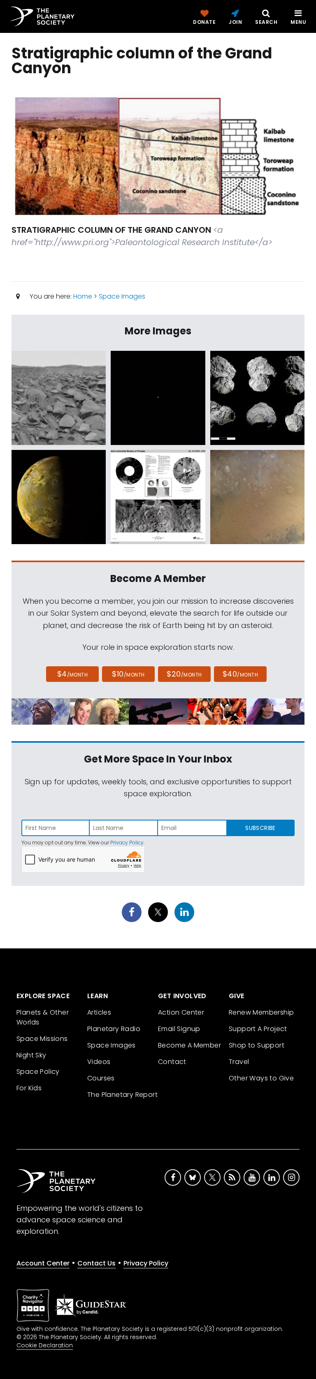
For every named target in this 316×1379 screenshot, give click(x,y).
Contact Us (96, 1263)
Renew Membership (261, 1012)
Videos (98, 1061)
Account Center (43, 1263)
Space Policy (38, 1071)
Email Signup (179, 1029)
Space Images (122, 296)
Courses (101, 1078)
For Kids (29, 1088)
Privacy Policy (127, 842)
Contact (172, 1061)
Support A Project (258, 1029)
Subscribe (260, 828)
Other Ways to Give (261, 1078)
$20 (184, 674)
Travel (239, 1061)
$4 (72, 674)
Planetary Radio (113, 1029)
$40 (240, 674)
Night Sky (31, 1055)
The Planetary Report (122, 1094)
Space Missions (42, 1038)
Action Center (181, 1012)
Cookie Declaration (44, 1345)
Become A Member (189, 1045)
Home (82, 296)
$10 (128, 674)
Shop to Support (256, 1045)
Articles (99, 1012)
